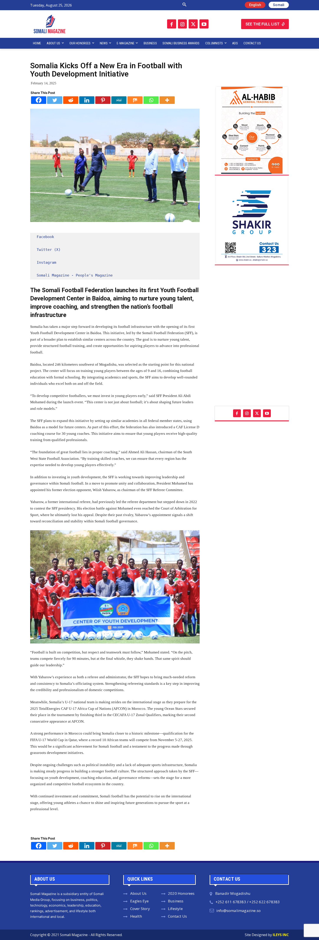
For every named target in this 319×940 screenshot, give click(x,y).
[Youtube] (204, 23)
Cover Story (140, 908)
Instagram (46, 262)
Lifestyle (175, 908)
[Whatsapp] (151, 100)
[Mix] (135, 100)
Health (136, 916)
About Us (138, 893)
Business (176, 900)
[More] (167, 100)
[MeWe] (119, 100)
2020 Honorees (181, 893)
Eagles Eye (139, 900)
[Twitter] (193, 23)
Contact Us (177, 916)
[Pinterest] (102, 100)
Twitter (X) (49, 249)
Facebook (45, 237)
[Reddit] (70, 100)
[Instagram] (182, 23)
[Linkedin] (86, 100)
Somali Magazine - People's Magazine (75, 275)
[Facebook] (171, 23)
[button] (138, 5)
